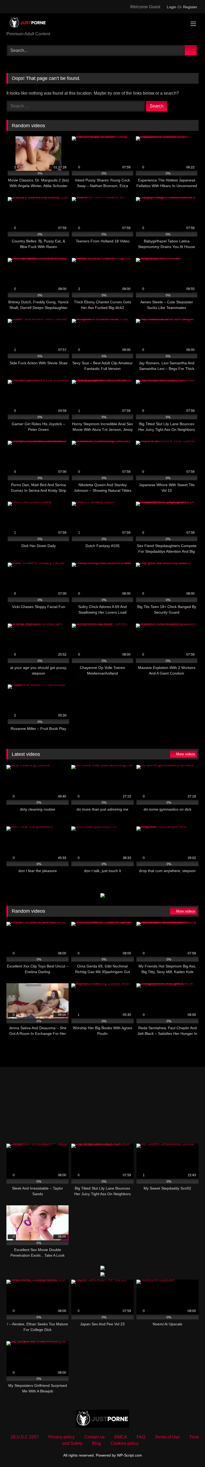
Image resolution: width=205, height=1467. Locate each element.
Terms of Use (167, 1437)
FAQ (141, 1437)
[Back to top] (189, 1451)
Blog (96, 1443)
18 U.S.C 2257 (25, 1437)
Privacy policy (61, 1437)
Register (190, 7)
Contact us (94, 1437)
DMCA (120, 1437)
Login (171, 7)
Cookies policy (125, 1443)
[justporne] (102, 24)
